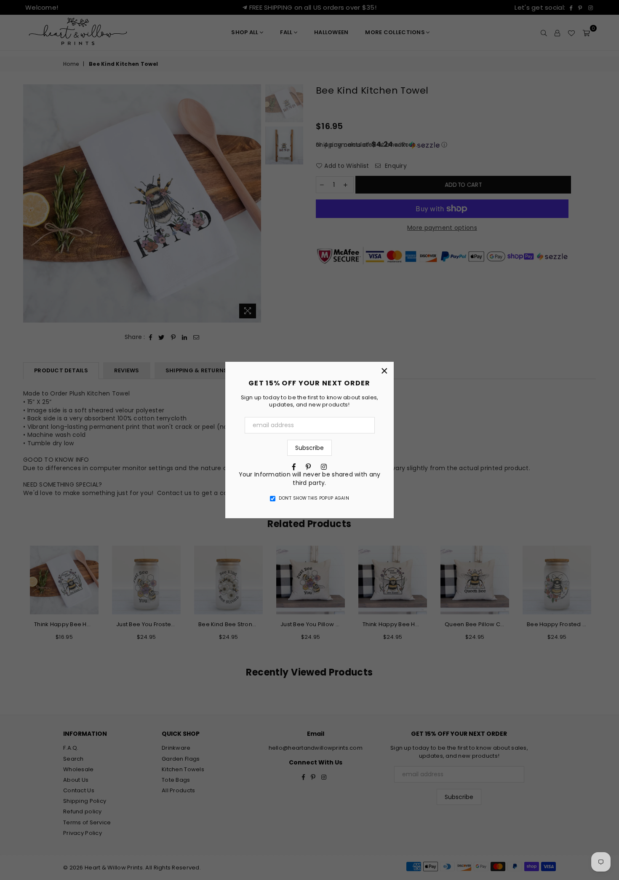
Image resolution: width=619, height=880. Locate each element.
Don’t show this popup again (314, 498)
